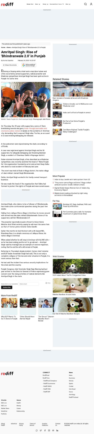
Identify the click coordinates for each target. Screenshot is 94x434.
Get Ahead (72, 389)
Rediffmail (46, 375)
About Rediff (3, 424)
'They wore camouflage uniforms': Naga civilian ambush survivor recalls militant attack (73, 184)
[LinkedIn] (57, 431)
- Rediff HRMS (47, 386)
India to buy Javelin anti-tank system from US (72, 179)
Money (44, 4)
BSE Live (4, 403)
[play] (72, 266)
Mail (32, 4)
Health (19, 403)
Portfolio (4, 414)
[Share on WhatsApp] (37, 431)
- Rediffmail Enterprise (50, 381)
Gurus (60, 4)
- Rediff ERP (46, 392)
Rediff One (46, 378)
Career (19, 408)
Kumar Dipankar (8, 60)
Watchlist (4, 411)
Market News (5, 408)
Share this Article (11, 65)
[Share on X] (41, 431)
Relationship (21, 411)
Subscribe (6, 287)
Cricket (71, 386)
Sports (71, 383)
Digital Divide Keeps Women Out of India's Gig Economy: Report (72, 189)
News (36, 4)
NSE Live (4, 405)
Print (49, 283)
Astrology (72, 394)
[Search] (85, 4)
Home (28, 4)
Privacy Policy (21, 424)
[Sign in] (91, 4)
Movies (71, 381)
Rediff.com (72, 423)
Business (72, 378)
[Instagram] (49, 431)
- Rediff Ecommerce (49, 383)
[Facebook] (45, 431)
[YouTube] (53, 431)
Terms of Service (33, 424)
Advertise (14, 423)
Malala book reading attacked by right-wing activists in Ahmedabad (71, 194)
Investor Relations (45, 424)
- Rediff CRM (47, 389)
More (67, 4)
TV (63, 4)
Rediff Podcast (73, 397)
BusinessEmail (54, 4)
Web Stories (58, 256)
